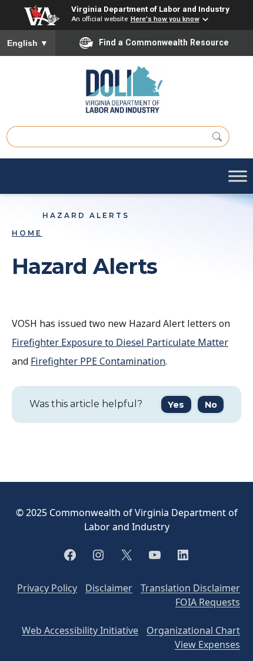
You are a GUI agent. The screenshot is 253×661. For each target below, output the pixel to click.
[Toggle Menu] (237, 176)
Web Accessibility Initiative (80, 630)
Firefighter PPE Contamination (98, 361)
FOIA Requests (207, 602)
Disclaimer (108, 587)
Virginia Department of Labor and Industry (150, 9)
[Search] (217, 136)
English (27, 43)
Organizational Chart (193, 630)
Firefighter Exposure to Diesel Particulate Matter (120, 342)
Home (27, 233)
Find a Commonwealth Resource (164, 42)
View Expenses (207, 644)
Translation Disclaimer (190, 587)
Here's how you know (165, 19)
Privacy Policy (47, 587)
